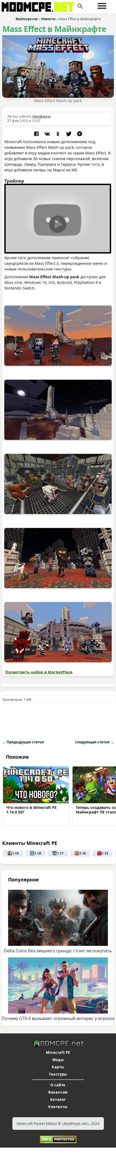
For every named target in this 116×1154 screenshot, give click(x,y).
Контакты (58, 1106)
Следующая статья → (94, 742)
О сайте (58, 1085)
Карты (58, 1067)
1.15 (105, 853)
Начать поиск (80, 6)
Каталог (58, 1099)
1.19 (15, 853)
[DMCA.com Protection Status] (58, 1139)
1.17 (60, 853)
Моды (58, 1059)
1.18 (38, 853)
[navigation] (102, 6)
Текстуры (58, 1074)
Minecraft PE (58, 1052)
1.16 (82, 853)
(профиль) (41, 116)
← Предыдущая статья (23, 742)
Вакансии (58, 1092)
